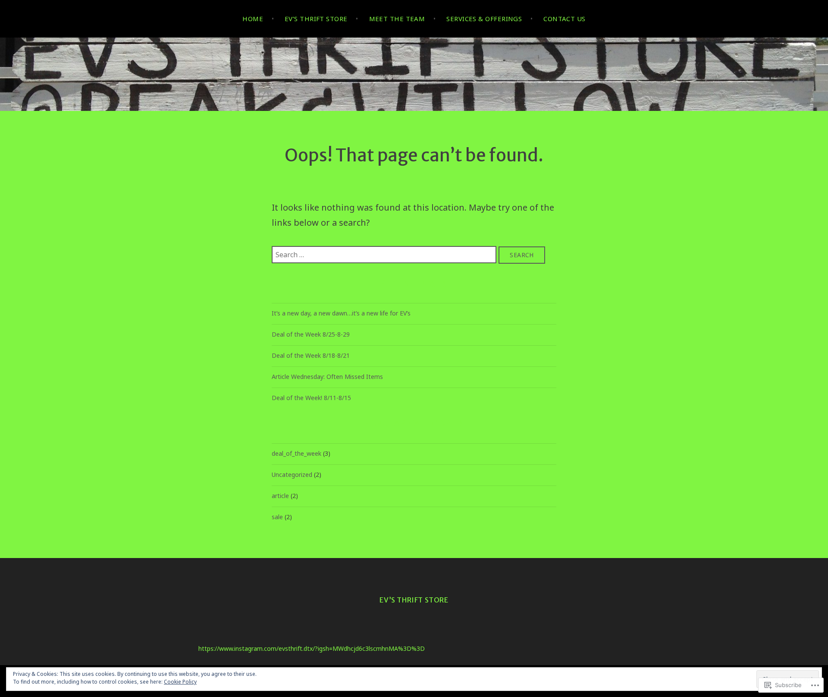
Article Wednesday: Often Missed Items (327, 376)
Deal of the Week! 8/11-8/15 (311, 398)
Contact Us (564, 18)
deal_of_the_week (296, 453)
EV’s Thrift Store (316, 18)
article (280, 496)
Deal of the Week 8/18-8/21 (311, 355)
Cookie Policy (180, 681)
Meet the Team (397, 18)
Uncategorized (292, 474)
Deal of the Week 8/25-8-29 (311, 334)
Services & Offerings (484, 18)
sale (277, 517)
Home (252, 18)
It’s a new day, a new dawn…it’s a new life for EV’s (341, 313)
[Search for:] (385, 254)
